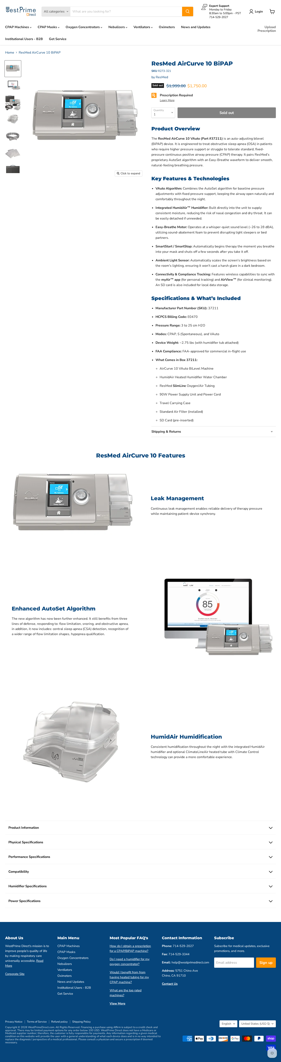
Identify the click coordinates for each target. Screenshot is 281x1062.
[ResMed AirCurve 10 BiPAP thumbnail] (13, 69)
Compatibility (18, 871)
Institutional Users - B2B (24, 39)
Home (9, 52)
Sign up (266, 962)
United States (255, 1024)
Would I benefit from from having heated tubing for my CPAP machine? (129, 977)
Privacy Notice (13, 1022)
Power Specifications (24, 901)
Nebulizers (117, 27)
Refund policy (59, 1022)
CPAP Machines (17, 27)
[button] (82, 1024)
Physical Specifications (25, 842)
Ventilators (142, 27)
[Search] (187, 11)
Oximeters (167, 27)
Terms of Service (37, 1022)
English (226, 1024)
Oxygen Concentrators (83, 27)
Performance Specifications (29, 857)
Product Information (23, 827)
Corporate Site (14, 974)
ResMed (162, 77)
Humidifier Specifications (27, 886)
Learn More (167, 100)
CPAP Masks (48, 27)
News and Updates (195, 27)
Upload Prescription (267, 29)
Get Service (57, 39)
